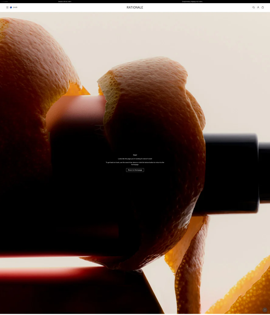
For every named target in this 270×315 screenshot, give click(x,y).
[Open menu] (7, 7)
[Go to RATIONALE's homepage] (135, 7)
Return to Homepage (135, 170)
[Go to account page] (258, 7)
